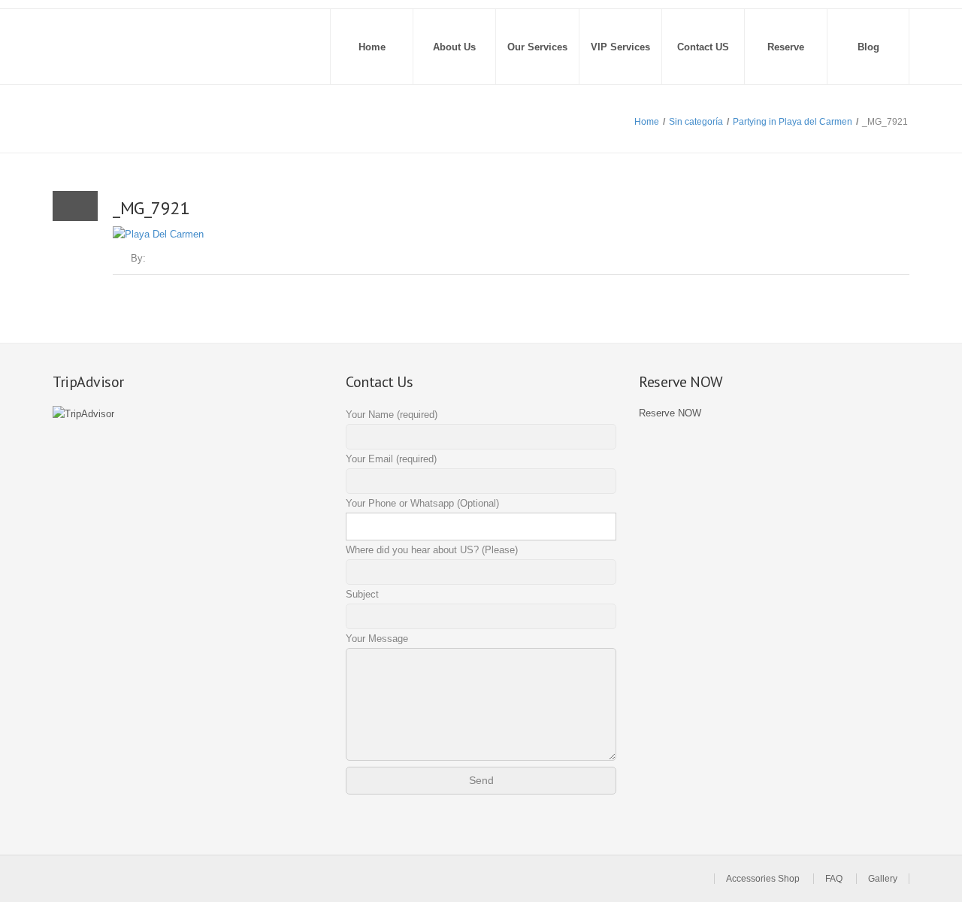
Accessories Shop (763, 878)
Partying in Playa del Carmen (792, 122)
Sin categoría (696, 122)
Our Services (537, 47)
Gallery (882, 878)
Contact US (703, 47)
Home (372, 47)
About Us (454, 47)
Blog (868, 47)
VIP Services (620, 47)
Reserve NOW (670, 413)
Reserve (785, 47)
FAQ (834, 878)
